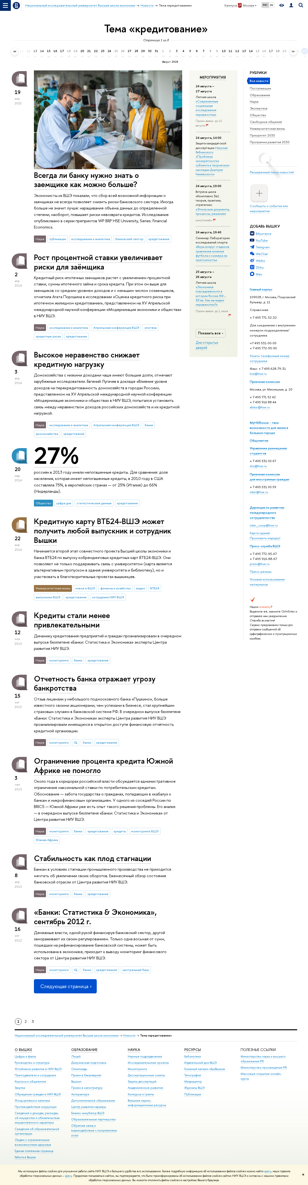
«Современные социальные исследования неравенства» (207, 108)
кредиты (120, 831)
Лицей (76, 1056)
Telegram (263, 247)
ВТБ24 (154, 588)
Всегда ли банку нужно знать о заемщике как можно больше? (86, 180)
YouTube (262, 240)
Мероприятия (213, 77)
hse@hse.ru (258, 373)
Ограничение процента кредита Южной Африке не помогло (103, 765)
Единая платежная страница (34, 1151)
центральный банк (135, 970)
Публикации (192, 1094)
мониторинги (59, 660)
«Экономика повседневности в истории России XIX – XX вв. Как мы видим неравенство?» (211, 296)
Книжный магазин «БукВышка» (204, 1069)
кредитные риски (48, 336)
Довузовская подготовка (88, 1063)
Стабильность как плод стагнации (92, 858)
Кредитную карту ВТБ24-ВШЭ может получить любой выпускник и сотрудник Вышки (102, 530)
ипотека (151, 327)
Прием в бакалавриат (86, 1075)
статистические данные (94, 503)
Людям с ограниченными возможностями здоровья (33, 1142)
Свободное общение (266, 122)
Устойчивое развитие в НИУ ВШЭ (38, 1069)
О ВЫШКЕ (23, 1049)
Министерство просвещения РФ (264, 1067)
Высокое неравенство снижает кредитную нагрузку (87, 359)
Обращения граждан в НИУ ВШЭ (38, 1094)
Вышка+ (76, 1081)
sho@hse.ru (258, 466)
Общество (258, 115)
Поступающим (260, 88)
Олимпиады (79, 1069)
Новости (129, 1035)
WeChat (262, 254)
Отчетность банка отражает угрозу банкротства (94, 683)
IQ (75, 742)
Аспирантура (80, 1094)
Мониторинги (137, 1069)
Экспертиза (258, 108)
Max (259, 274)
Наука (254, 101)
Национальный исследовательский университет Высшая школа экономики (67, 1035)
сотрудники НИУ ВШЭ (108, 597)
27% (56, 455)
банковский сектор (129, 239)
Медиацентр (193, 1081)
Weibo (260, 260)
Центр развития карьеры (88, 1107)
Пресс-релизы (260, 571)
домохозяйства (47, 433)
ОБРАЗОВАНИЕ (84, 1049)
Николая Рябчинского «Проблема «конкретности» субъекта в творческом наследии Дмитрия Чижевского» (212, 161)
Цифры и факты (25, 1056)
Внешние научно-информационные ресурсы (147, 1102)
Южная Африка (47, 840)
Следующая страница (64, 986)
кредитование (158, 239)
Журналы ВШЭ (194, 1088)
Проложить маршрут (265, 538)
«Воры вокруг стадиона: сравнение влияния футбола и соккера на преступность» (213, 253)
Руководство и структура (32, 1063)
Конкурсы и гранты (141, 1094)
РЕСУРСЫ (192, 1049)
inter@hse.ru (259, 492)
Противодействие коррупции (36, 1107)
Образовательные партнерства (93, 1119)
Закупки (20, 1088)
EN (271, 5)
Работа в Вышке (25, 1157)
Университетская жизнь (267, 128)
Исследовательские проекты (148, 1063)
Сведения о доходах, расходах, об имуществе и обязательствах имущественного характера (37, 1118)
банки (149, 425)
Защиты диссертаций (142, 1081)
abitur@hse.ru (260, 407)
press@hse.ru (260, 564)
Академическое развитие (145, 1088)
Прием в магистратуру (87, 1088)
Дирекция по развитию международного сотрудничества (267, 512)
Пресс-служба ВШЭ (265, 546)
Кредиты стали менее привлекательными (72, 620)
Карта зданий (260, 533)
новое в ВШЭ (85, 588)
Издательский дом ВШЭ (200, 1063)
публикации (57, 239)
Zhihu (260, 267)
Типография (192, 1075)
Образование (260, 95)
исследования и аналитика (90, 239)
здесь (267, 1171)
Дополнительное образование (93, 1100)
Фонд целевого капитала (32, 1100)
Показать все (209, 333)
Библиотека (192, 1056)
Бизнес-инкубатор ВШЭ (87, 1113)
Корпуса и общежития (30, 1081)
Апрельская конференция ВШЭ (116, 327)
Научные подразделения (145, 1056)
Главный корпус (261, 289)
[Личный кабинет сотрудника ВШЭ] (291, 5)
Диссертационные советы (146, 1075)
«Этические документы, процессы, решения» (213, 211)
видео (140, 588)
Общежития (259, 440)
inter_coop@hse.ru (264, 525)
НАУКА (134, 1049)
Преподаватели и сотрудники (35, 1075)
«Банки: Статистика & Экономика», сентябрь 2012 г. (95, 917)
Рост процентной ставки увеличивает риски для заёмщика (98, 262)
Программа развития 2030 (269, 142)
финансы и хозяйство (115, 588)
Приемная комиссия (265, 381)
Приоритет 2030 (262, 135)
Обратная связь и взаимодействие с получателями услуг (94, 1130)
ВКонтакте (263, 233)
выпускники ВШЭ (48, 597)
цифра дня (63, 503)
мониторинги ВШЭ (145, 831)
